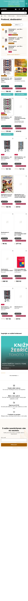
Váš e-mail (3, 437)
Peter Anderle (21, 122)
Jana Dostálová (17, 80)
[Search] (25, 13)
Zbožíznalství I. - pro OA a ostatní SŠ (15, 30)
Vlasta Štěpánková (18, 121)
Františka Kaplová (4, 197)
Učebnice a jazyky (11, 15)
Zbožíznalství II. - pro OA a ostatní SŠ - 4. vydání (15, 38)
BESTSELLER (15, 34)
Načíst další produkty (13, 54)
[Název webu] (4, 9)
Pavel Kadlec (23, 80)
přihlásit (14, 444)
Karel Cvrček (10, 31)
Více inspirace (13, 375)
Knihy (5, 15)
